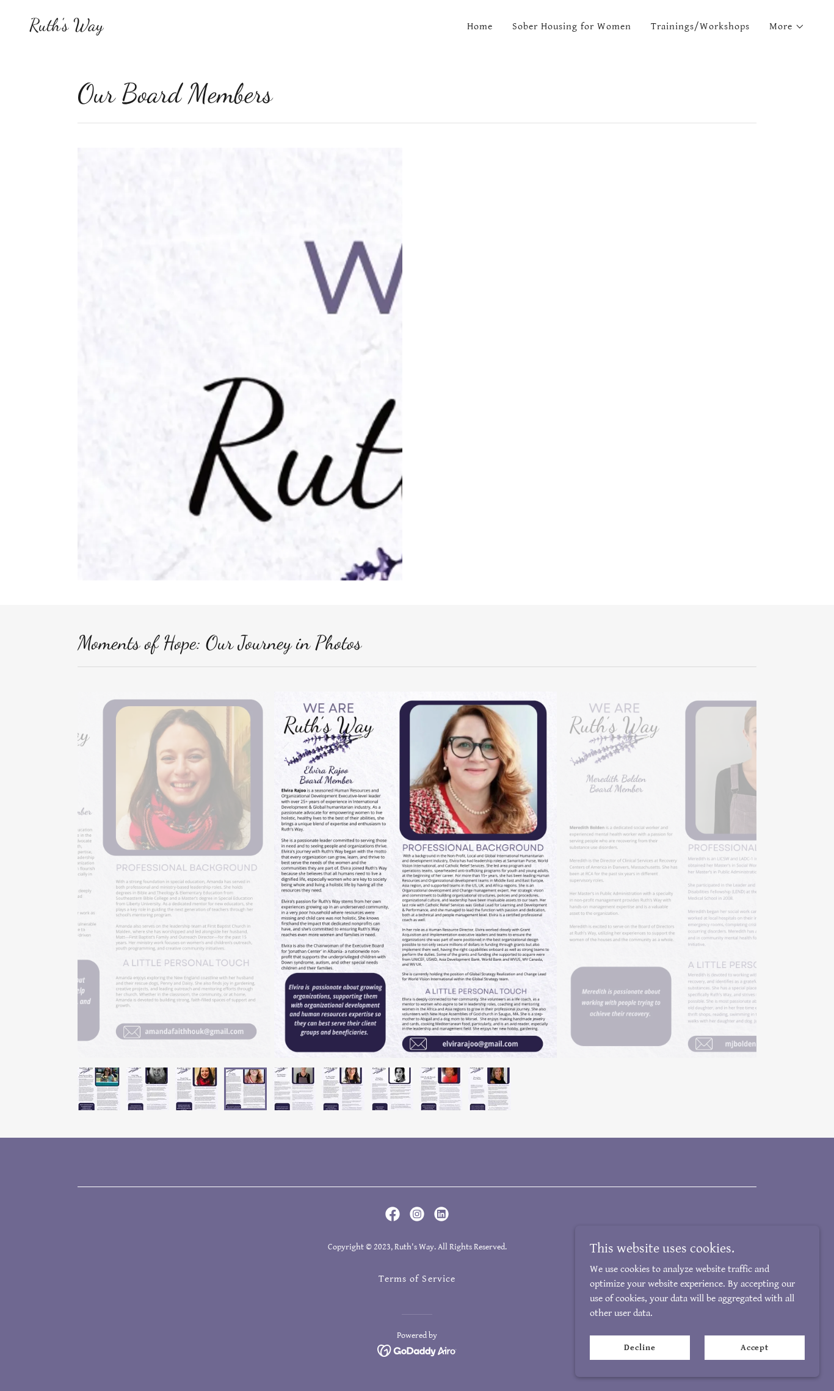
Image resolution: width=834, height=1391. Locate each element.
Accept (755, 1347)
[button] (787, 27)
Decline (639, 1347)
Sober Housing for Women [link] (571, 26)
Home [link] (480, 26)
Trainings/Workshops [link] (700, 26)
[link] (66, 28)
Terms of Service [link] (417, 1279)
